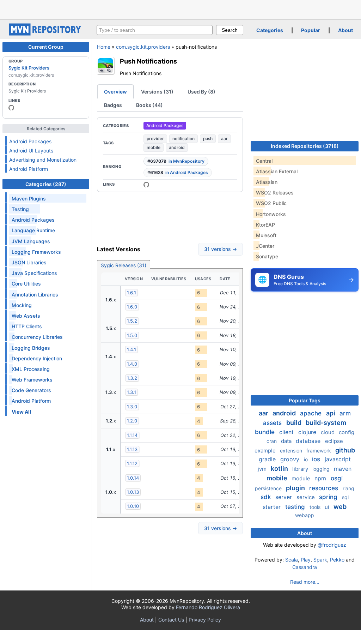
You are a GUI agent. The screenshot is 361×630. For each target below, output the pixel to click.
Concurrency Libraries (37, 337)
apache (311, 413)
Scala (291, 560)
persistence (269, 488)
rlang (348, 488)
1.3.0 (132, 406)
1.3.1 (131, 392)
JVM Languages (31, 241)
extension (292, 451)
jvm (263, 469)
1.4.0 (132, 364)
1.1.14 (132, 435)
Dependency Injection (37, 358)
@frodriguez (332, 545)
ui (328, 507)
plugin (296, 488)
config (346, 432)
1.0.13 (133, 492)
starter (272, 506)
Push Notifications (148, 61)
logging (321, 469)
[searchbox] (155, 30)
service (306, 497)
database (309, 440)
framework (319, 451)
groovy (290, 459)
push (208, 138)
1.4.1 (131, 349)
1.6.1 (131, 292)
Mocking (22, 305)
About (345, 30)
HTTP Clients (27, 326)
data (287, 441)
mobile (153, 147)
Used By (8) (201, 92)
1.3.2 (132, 378)
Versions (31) (157, 92)
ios (317, 459)
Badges (113, 105)
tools (316, 507)
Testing (20, 209)
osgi (337, 478)
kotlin (280, 468)
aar (224, 138)
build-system (326, 422)
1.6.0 (132, 307)
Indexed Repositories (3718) (305, 146)
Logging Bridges (31, 348)
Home (103, 47)
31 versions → (220, 249)
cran (272, 441)
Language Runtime (33, 230)
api (331, 413)
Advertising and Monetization (43, 160)
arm (345, 413)
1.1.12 (132, 463)
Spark (320, 560)
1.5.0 (132, 335)
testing (296, 506)
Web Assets (26, 316)
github (345, 450)
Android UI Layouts (31, 151)
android (177, 147)
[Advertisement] (180, 9)
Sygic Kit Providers (28, 68)
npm (321, 478)
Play (306, 560)
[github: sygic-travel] (11, 107)
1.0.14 (133, 478)
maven (342, 468)
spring (329, 496)
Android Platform (28, 169)
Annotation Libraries (35, 295)
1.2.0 (132, 421)
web (340, 506)
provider (155, 138)
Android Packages (30, 141)
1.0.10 (133, 506)
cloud (328, 432)
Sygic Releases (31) (123, 265)
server (284, 496)
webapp (304, 515)
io (306, 459)
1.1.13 (132, 449)
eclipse (334, 441)
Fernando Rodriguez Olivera (208, 607)
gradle (268, 459)
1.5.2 (132, 321)
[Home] (46, 34)
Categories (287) (45, 184)
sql (345, 497)
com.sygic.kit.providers (143, 47)
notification (183, 138)
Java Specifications (34, 273)
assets (273, 422)
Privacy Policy (205, 620)
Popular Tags (304, 400)
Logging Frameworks (36, 252)
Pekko (337, 560)
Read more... (304, 582)
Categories (269, 30)
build (294, 422)
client (287, 432)
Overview (115, 92)
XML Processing (31, 369)
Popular (310, 30)
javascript (338, 459)
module (302, 478)
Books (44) (149, 105)
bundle (265, 432)
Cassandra (304, 567)
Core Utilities (26, 284)
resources (324, 488)
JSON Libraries (29, 262)
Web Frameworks (32, 380)
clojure (308, 432)
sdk (267, 496)
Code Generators (31, 390)
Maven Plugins (29, 199)
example (266, 450)
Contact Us (171, 620)
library (301, 469)
